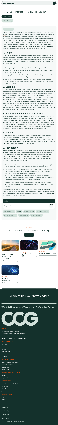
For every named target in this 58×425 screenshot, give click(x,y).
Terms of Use (5, 414)
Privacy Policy (5, 407)
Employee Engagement (42, 211)
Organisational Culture (10, 215)
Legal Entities (5, 418)
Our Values (5, 354)
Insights (4, 375)
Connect (5, 16)
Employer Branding (9, 211)
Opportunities (6, 378)
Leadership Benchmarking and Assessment (14, 338)
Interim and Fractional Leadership (11, 336)
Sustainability (5, 356)
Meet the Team (6, 351)
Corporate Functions (7, 365)
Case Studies (5, 347)
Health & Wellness (23, 215)
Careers (4, 349)
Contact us (6, 20)
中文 (3, 397)
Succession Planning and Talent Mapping (13, 333)
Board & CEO (5, 367)
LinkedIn (4, 389)
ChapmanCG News (7, 8)
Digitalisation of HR (29, 211)
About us (4, 344)
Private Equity (5, 369)
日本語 (3, 399)
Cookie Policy (5, 411)
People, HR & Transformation (10, 362)
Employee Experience (36, 215)
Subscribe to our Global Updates (11, 384)
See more (27, 235)
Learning (19, 211)
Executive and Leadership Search (11, 331)
